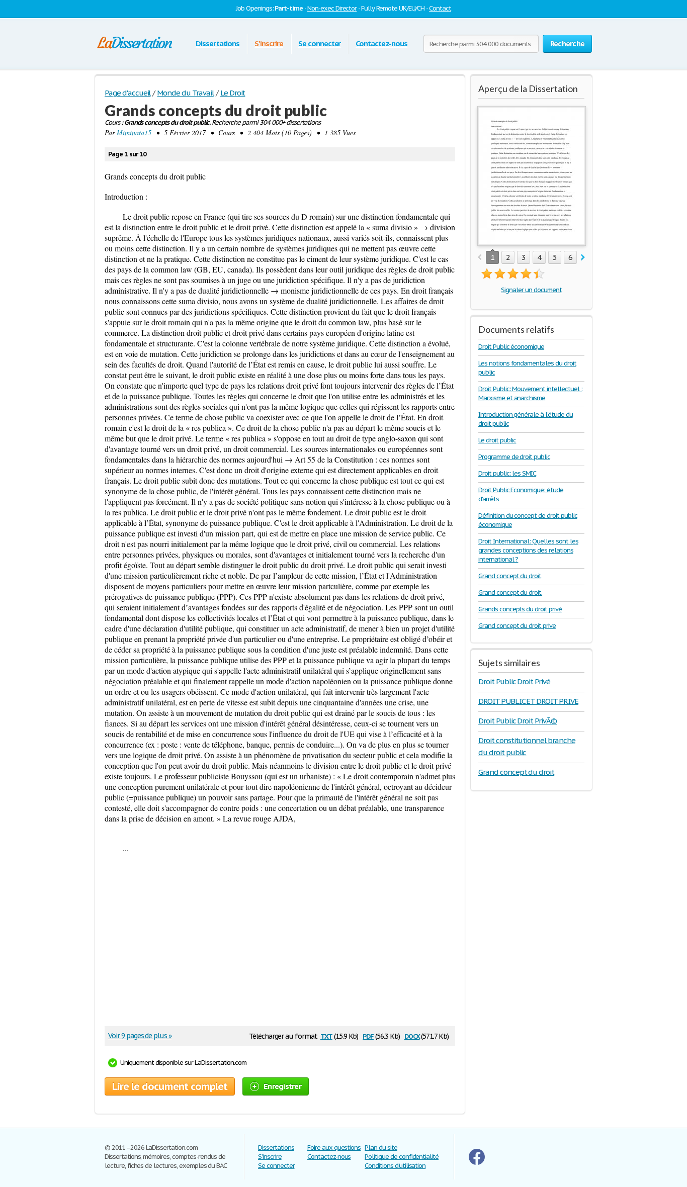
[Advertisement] (275, 943)
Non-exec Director (332, 8)
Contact (440, 8)
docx (412, 1035)
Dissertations (217, 43)
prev (479, 257)
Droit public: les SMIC (507, 473)
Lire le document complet (169, 1086)
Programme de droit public (514, 456)
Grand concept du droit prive (517, 625)
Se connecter (319, 43)
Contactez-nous (381, 43)
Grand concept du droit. (510, 592)
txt (326, 1035)
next (583, 257)
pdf (368, 1035)
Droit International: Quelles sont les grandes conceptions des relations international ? (528, 550)
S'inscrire (268, 43)
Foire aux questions (334, 1147)
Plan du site (381, 1147)
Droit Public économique (511, 346)
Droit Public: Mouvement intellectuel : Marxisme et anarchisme (530, 393)
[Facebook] (477, 1162)
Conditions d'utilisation (395, 1165)
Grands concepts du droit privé (520, 609)
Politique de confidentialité (402, 1156)
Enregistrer (282, 1086)
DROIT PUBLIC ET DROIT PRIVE (528, 701)
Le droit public (497, 440)
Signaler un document (531, 290)
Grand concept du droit (509, 576)
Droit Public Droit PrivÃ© (517, 720)
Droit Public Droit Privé (514, 681)
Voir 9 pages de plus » (139, 1035)
